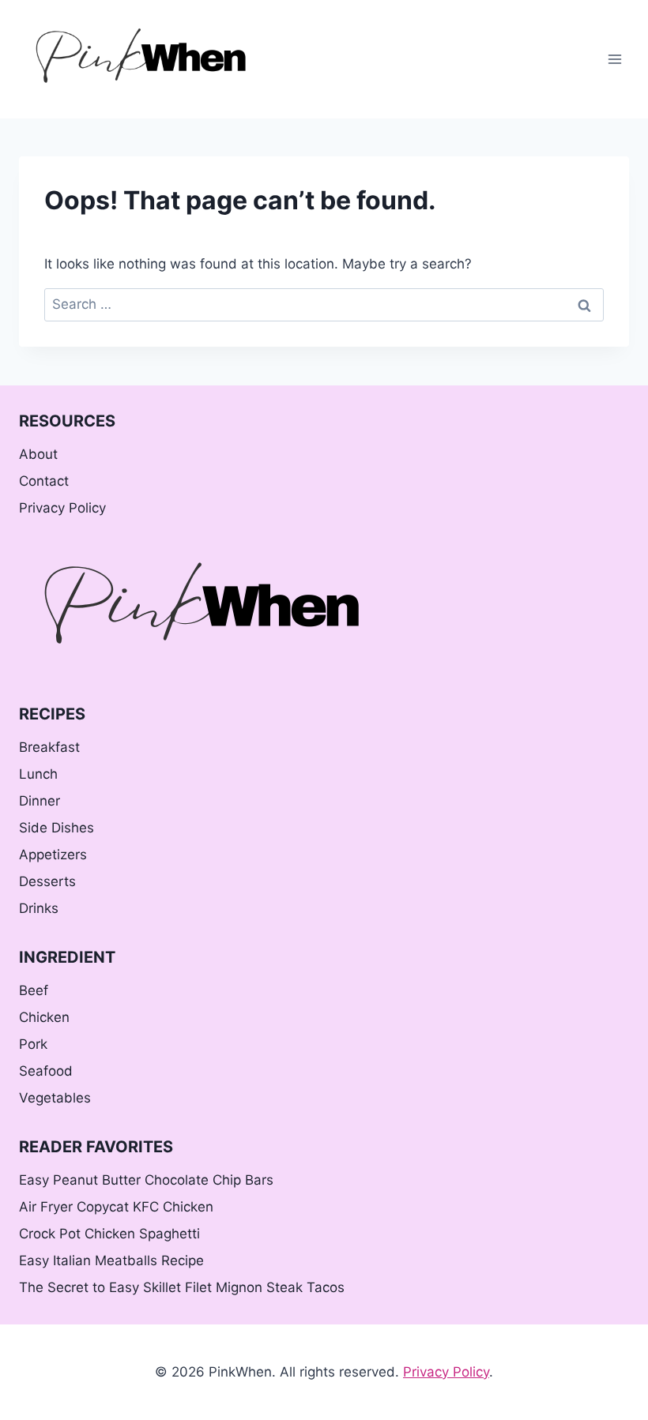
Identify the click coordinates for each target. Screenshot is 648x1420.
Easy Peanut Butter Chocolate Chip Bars (146, 1180)
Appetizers (53, 854)
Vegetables (55, 1098)
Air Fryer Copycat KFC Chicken (116, 1207)
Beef (33, 990)
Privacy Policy (62, 508)
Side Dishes (56, 828)
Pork (33, 1044)
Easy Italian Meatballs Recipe (111, 1260)
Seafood (46, 1071)
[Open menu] (614, 59)
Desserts (47, 881)
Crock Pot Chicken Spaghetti (109, 1234)
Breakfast (49, 747)
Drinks (38, 908)
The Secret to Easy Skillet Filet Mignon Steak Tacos (182, 1287)
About (38, 454)
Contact (44, 481)
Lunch (38, 774)
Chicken (44, 1017)
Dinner (39, 801)
